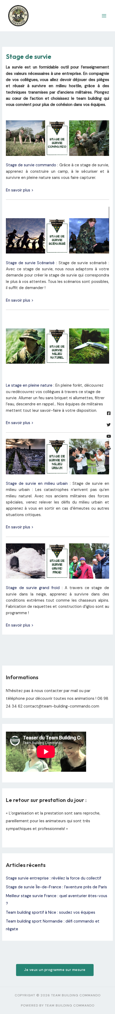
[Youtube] (109, 436)
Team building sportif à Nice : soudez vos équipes (50, 912)
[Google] (109, 448)
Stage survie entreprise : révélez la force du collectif (53, 878)
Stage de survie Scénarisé (30, 263)
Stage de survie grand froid (32, 587)
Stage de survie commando (31, 165)
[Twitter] (109, 425)
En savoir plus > (19, 190)
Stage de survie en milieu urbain (37, 483)
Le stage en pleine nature (29, 385)
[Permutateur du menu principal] (104, 15)
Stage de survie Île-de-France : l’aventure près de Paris (56, 887)
